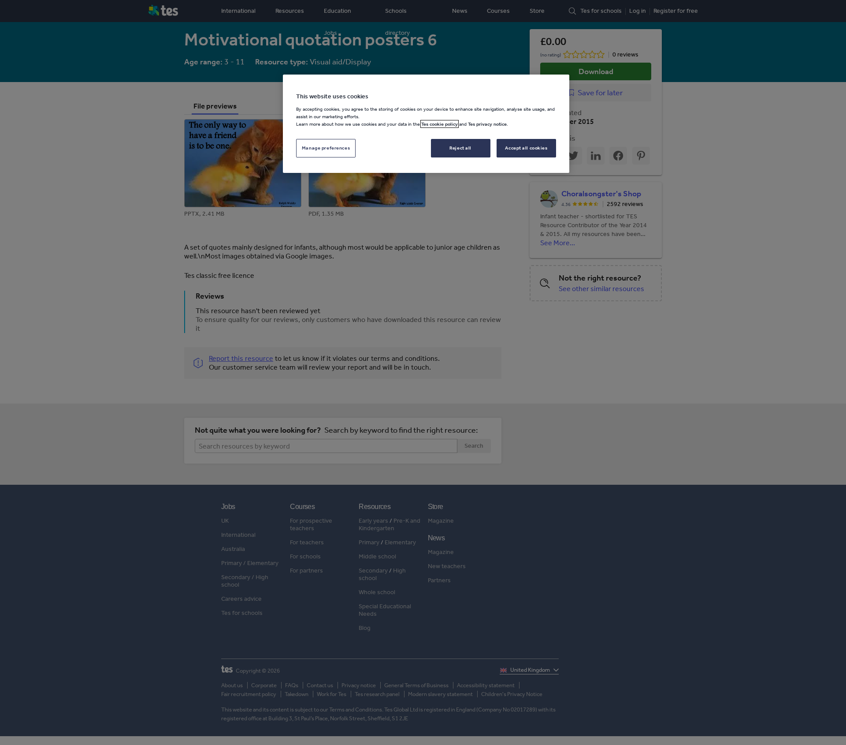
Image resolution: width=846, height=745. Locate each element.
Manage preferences (326, 148)
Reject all (460, 148)
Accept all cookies (526, 148)
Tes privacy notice (487, 124)
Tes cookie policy (439, 124)
